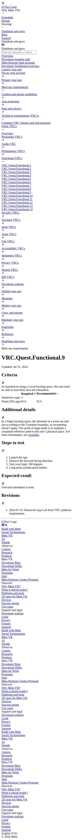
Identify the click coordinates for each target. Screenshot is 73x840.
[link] (9, 6)
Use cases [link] (7, 606)
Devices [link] (6, 599)
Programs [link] (7, 572)
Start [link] (4, 576)
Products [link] (6, 555)
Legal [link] (4, 616)
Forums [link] (5, 623)
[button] (36, 3)
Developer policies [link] (12, 613)
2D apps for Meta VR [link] (14, 596)
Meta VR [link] (7, 535)
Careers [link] (5, 549)
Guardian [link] (33, 434)
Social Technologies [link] (13, 532)
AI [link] (3, 539)
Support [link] (6, 627)
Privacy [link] (5, 620)
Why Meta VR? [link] (10, 586)
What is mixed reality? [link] (14, 589)
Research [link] (6, 552)
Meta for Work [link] (10, 569)
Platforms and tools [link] (12, 593)
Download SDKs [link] (11, 566)
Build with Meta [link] (11, 528)
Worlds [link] (5, 542)
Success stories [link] (10, 603)
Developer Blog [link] (10, 562)
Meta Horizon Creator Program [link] (19, 579)
